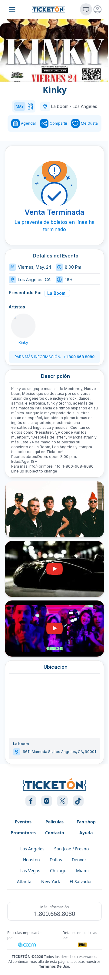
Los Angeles (85, 106)
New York (50, 881)
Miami (82, 870)
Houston (31, 859)
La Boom (56, 293)
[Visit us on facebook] (30, 800)
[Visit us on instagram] (46, 800)
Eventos (23, 822)
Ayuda (86, 832)
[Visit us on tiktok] (78, 800)
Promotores (23, 832)
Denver (79, 859)
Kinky (23, 342)
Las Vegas (30, 870)
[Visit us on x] (62, 800)
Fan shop (86, 822)
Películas (54, 822)
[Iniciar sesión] (97, 9)
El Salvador (81, 881)
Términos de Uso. (54, 966)
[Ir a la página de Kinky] (23, 326)
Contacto (54, 832)
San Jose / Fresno (71, 849)
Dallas (56, 859)
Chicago (58, 870)
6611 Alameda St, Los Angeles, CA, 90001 (59, 751)
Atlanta (24, 881)
